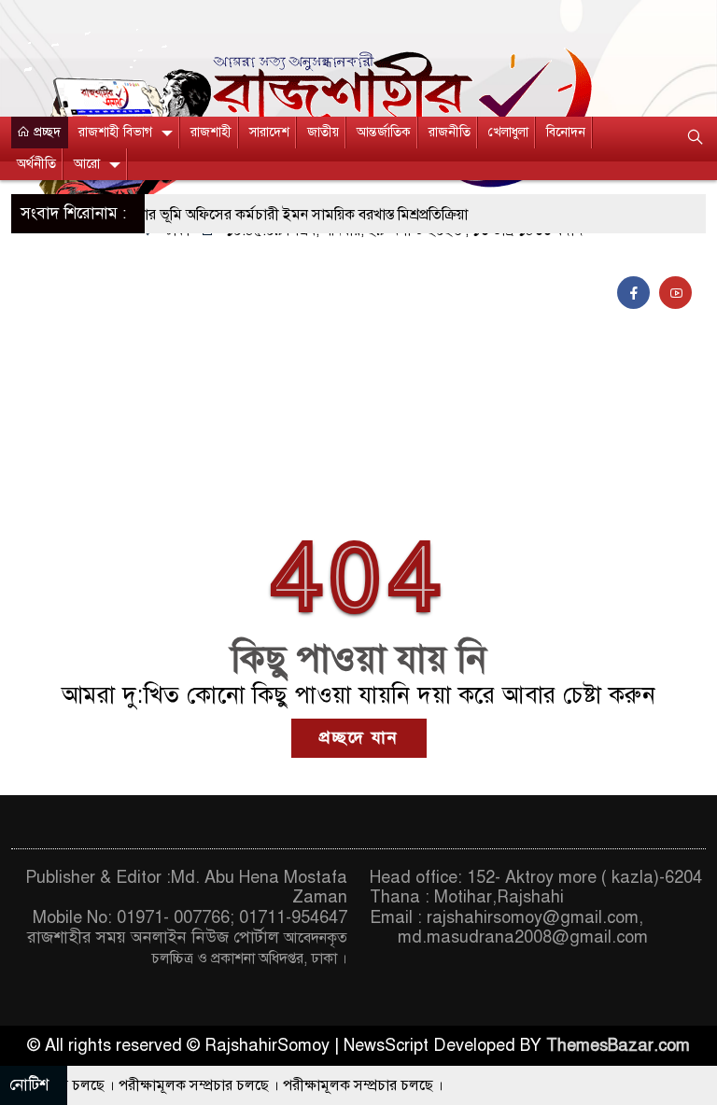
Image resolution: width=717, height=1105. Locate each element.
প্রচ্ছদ (45, 132)
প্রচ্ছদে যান (359, 737)
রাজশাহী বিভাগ (115, 132)
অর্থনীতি (36, 164)
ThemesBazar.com (618, 1045)
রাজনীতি (450, 132)
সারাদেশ (269, 132)
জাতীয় (323, 132)
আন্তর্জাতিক (384, 132)
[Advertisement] (358, 373)
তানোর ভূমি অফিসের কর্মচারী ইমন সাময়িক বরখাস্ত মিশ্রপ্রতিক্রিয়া (275, 214)
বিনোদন (565, 132)
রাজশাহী (211, 132)
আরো (87, 164)
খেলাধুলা (508, 132)
